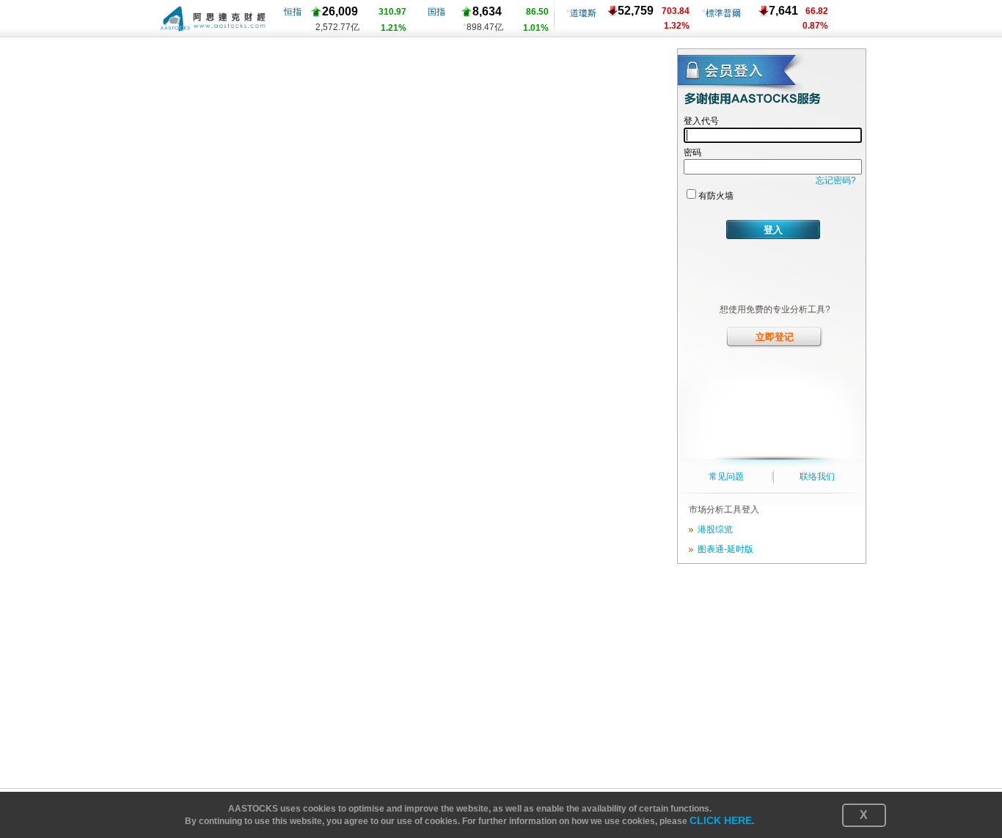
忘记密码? (836, 180)
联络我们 (817, 476)
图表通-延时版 (723, 549)
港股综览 (713, 529)
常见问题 (726, 476)
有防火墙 (716, 196)
